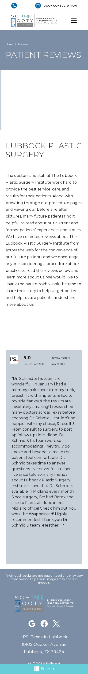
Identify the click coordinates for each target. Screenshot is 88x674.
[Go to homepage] (37, 20)
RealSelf (39, 364)
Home (9, 44)
